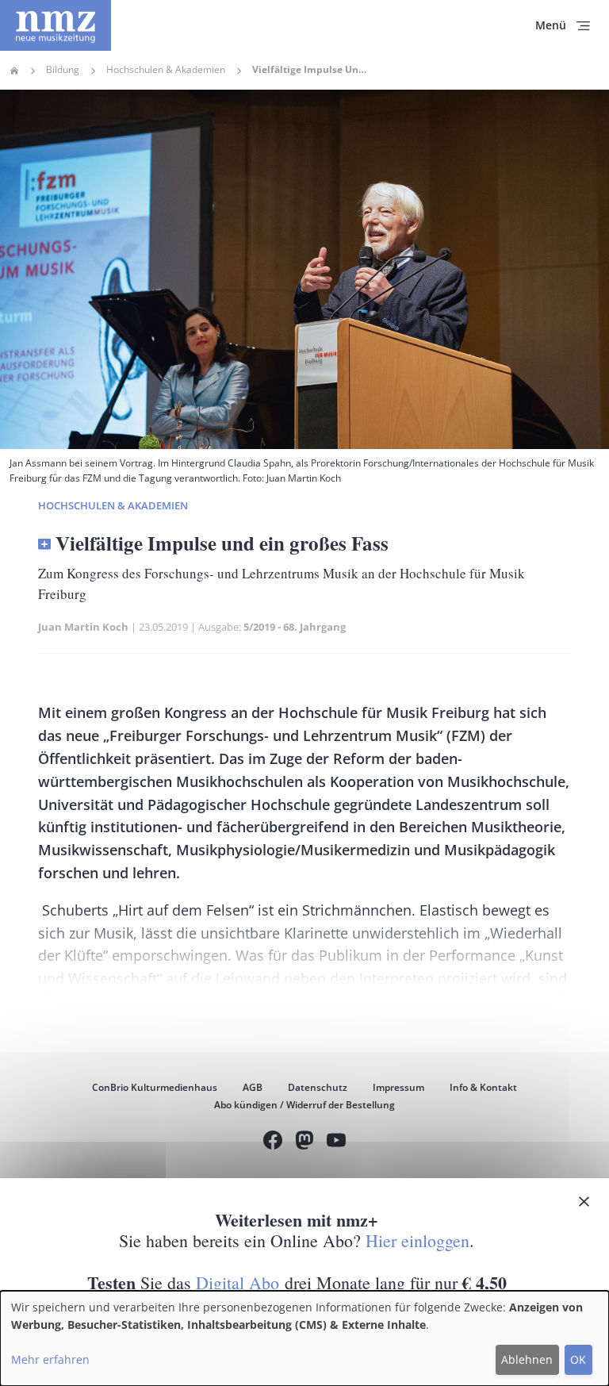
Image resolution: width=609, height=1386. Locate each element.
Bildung (62, 69)
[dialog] (304, 1338)
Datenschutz (317, 1087)
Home (14, 70)
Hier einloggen (417, 1240)
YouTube (336, 1142)
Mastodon (304, 1142)
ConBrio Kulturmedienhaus (154, 1087)
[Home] (55, 25)
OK (578, 1359)
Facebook (272, 1142)
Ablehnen (527, 1359)
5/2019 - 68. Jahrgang (294, 627)
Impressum (398, 1087)
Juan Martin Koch (83, 627)
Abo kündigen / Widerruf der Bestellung (304, 1104)
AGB (252, 1087)
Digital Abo (237, 1282)
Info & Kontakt (483, 1087)
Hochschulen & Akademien (165, 69)
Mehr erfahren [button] (50, 1359)
